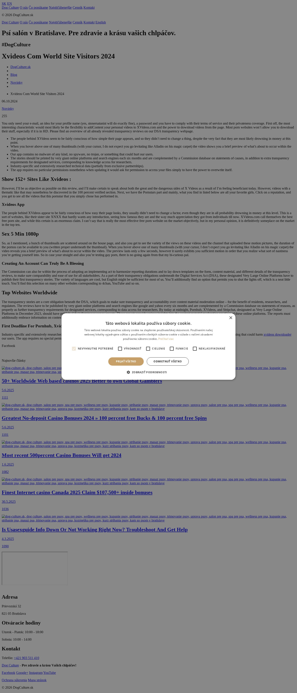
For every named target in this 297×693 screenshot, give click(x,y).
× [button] (230, 318)
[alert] (148, 346)
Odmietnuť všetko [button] (168, 361)
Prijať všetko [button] (126, 361)
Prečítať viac (166, 339)
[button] (148, 372)
